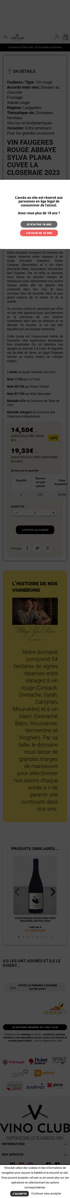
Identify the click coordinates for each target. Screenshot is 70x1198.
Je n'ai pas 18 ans (39, 224)
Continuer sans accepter (46, 1193)
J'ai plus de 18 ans (39, 233)
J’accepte (19, 1193)
